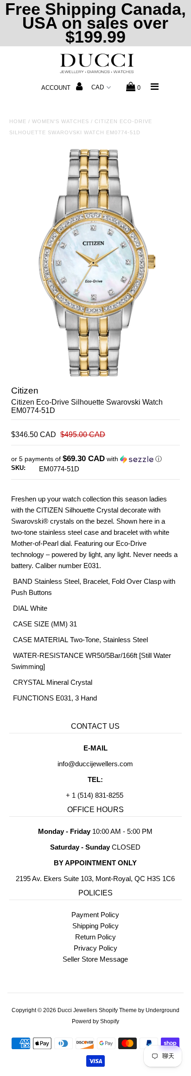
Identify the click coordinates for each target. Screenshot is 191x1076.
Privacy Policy (95, 948)
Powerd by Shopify (95, 1021)
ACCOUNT (56, 87)
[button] (95, 459)
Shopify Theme (118, 1010)
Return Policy (95, 937)
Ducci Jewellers (77, 1010)
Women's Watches (60, 121)
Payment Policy (95, 915)
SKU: (18, 467)
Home (17, 121)
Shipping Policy (95, 926)
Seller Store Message (95, 959)
